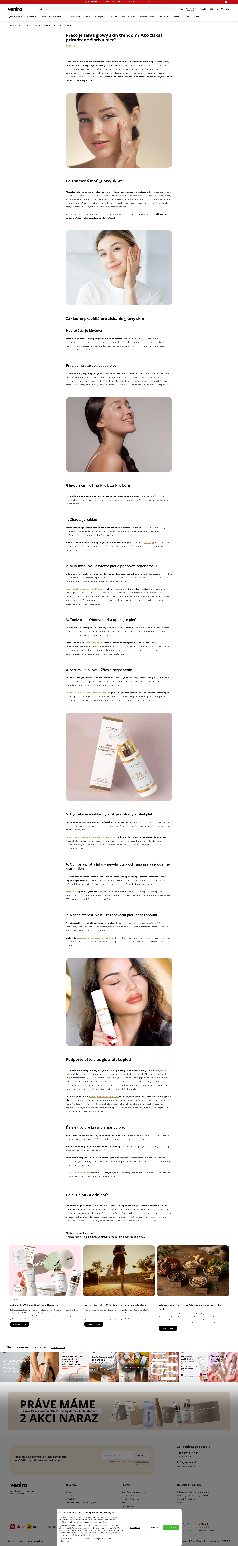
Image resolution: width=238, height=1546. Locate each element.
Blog (123, 1503)
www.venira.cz (17, 1541)
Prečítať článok (19, 1324)
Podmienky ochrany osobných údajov (192, 1495)
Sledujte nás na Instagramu (26, 1347)
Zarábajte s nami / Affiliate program (81, 1503)
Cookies (180, 1503)
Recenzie (69, 1495)
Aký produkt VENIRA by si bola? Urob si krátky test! (34, 1305)
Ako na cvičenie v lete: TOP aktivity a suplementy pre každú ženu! (115, 1305)
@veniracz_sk (58, 1347)
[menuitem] (16, 16)
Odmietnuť (153, 1527)
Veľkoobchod (71, 1499)
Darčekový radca (128, 1506)
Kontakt (202, 9)
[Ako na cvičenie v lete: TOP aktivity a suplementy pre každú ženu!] (119, 1271)
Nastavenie (135, 1527)
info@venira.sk (187, 1462)
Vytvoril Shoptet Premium (201, 1541)
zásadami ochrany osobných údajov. (142, 1463)
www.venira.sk (37, 1541)
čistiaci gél (149, 542)
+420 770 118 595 (191, 8)
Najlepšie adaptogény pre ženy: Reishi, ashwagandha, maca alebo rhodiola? (190, 1307)
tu (67, 1541)
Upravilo (222, 1541)
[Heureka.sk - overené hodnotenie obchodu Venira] (182, 1527)
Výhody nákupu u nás (131, 1499)
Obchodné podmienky (186, 1499)
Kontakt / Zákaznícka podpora (134, 1492)
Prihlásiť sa (222, 9)
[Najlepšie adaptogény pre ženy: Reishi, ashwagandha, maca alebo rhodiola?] (193, 1271)
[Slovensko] (212, 9)
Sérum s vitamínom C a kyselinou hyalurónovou (88, 692)
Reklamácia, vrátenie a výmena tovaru (193, 1492)
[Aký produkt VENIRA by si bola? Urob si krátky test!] (45, 1271)
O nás (68, 1492)
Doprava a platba (129, 1495)
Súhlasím (172, 1527)
